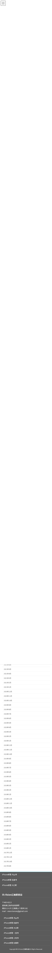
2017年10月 (8, 861)
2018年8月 (7, 817)
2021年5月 (7, 669)
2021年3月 (7, 678)
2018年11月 (8, 803)
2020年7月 (7, 714)
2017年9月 (7, 866)
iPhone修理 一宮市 (11, 933)
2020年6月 (7, 718)
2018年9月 (7, 812)
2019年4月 (7, 781)
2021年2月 (7, 682)
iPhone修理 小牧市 (11, 938)
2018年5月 (7, 830)
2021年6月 (7, 665)
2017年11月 (8, 857)
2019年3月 (7, 785)
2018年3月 (7, 839)
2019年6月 (7, 772)
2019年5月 (7, 776)
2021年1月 (7, 687)
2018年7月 (7, 821)
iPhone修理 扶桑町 (11, 943)
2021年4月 (7, 674)
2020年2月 (7, 736)
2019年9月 (7, 759)
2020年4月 (7, 727)
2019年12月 (8, 745)
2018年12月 (8, 799)
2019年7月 (7, 767)
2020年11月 (8, 696)
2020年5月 (7, 723)
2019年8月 (7, 763)
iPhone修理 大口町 (9, 885)
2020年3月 (7, 732)
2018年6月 (7, 826)
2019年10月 (8, 754)
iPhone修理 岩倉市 (9, 880)
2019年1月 (7, 794)
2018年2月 (7, 843)
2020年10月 (8, 700)
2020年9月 (7, 705)
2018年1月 (7, 848)
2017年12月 (8, 852)
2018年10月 (8, 808)
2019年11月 (8, 750)
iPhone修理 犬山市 (9, 874)
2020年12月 (8, 691)
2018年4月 (7, 835)
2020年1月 (7, 741)
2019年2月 (7, 790)
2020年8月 (7, 709)
